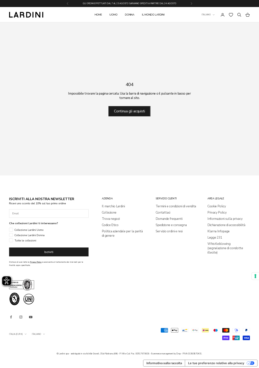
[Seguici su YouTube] (31, 317)
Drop (178, 353)
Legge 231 (214, 237)
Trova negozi (111, 219)
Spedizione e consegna (171, 225)
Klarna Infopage (218, 231)
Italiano (206, 14)
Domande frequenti (169, 219)
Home (98, 14)
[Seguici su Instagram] (21, 317)
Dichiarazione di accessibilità (226, 225)
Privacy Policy (217, 212)
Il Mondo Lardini (153, 14)
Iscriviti (48, 252)
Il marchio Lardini (113, 206)
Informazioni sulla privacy (225, 219)
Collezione (109, 212)
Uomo (113, 14)
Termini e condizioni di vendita (176, 206)
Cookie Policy (216, 206)
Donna (129, 14)
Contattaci (163, 212)
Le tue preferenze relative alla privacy (216, 363)
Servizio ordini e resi (169, 231)
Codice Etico (110, 225)
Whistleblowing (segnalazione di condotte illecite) (225, 248)
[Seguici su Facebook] (11, 317)
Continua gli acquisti (129, 111)
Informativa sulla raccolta (164, 363)
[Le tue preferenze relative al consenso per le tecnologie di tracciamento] (255, 276)
